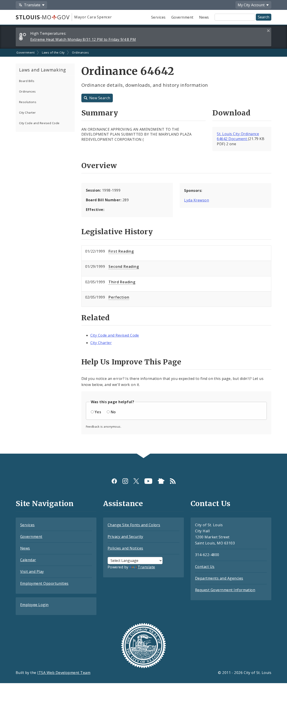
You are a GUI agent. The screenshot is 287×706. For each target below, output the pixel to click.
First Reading (121, 251)
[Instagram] (125, 481)
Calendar (28, 559)
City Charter (27, 112)
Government (182, 17)
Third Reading (122, 281)
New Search (99, 97)
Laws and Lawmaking (42, 70)
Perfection (119, 297)
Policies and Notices (125, 548)
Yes (98, 411)
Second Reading (124, 266)
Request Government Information (225, 589)
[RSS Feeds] (173, 481)
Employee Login (34, 604)
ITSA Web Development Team (63, 672)
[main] (143, 251)
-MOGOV (43, 17)
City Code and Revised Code (39, 123)
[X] (136, 481)
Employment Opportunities (44, 583)
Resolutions (27, 102)
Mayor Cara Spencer (93, 17)
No (113, 411)
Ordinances (80, 52)
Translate (146, 567)
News (204, 17)
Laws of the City (53, 52)
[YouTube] (148, 481)
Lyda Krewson (196, 200)
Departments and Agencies (219, 578)
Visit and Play (32, 571)
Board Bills (26, 81)
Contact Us (205, 566)
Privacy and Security (125, 536)
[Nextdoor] (161, 481)
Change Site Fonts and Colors (134, 524)
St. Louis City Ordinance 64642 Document (238, 136)
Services (158, 17)
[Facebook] (114, 481)
